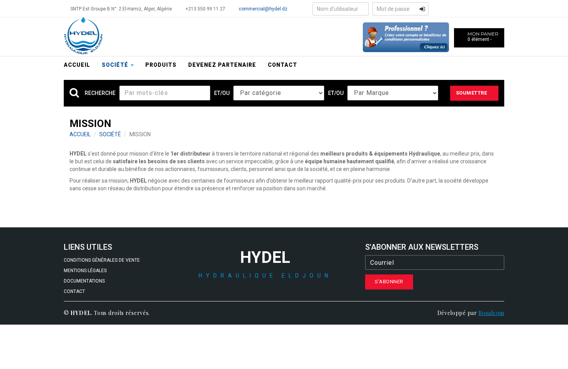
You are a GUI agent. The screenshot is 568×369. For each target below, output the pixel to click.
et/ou (222, 93)
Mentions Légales (85, 270)
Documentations (84, 281)
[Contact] (406, 37)
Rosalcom (491, 313)
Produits (161, 65)
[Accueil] (83, 36)
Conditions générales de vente (102, 260)
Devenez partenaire (222, 65)
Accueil (77, 65)
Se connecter (422, 9)
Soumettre (471, 93)
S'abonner (389, 281)
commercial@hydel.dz (263, 9)
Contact (282, 65)
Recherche (100, 93)
